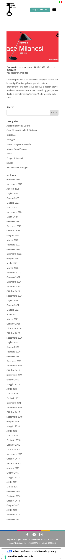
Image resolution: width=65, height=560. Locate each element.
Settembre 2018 (14, 416)
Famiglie (10, 139)
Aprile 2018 (11, 430)
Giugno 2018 (12, 421)
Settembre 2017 (14, 463)
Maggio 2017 (13, 477)
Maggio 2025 (13, 202)
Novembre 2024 (14, 212)
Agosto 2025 (12, 188)
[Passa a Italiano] (60, 2)
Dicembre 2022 (13, 253)
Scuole (9, 162)
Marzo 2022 (12, 267)
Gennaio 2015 (13, 519)
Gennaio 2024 (13, 221)
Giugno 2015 (12, 505)
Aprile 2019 (11, 388)
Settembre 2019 (14, 374)
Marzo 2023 (12, 240)
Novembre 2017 (14, 454)
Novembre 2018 (14, 407)
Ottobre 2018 (13, 412)
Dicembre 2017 (13, 449)
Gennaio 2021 (13, 323)
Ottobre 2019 (13, 370)
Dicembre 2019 (13, 361)
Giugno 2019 (12, 379)
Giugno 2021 (12, 305)
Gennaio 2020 (13, 356)
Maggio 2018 (13, 426)
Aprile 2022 (11, 263)
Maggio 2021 (13, 309)
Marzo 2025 (12, 207)
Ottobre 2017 (13, 458)
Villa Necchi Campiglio (17, 72)
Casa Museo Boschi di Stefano (21, 130)
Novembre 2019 (14, 365)
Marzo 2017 (12, 486)
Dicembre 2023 (13, 226)
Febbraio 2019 (13, 398)
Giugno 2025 (12, 198)
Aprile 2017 (11, 481)
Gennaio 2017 (13, 491)
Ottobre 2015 (13, 500)
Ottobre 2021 (13, 291)
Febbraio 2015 (13, 514)
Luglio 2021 (12, 300)
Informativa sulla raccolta (18, 556)
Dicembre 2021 (13, 281)
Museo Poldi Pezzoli (16, 149)
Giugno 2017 (12, 472)
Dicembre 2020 (13, 328)
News (9, 153)
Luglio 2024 (12, 216)
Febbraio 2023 (13, 244)
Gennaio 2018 (13, 444)
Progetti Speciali (14, 158)
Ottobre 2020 (13, 333)
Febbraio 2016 (13, 496)
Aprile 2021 (11, 314)
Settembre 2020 (14, 337)
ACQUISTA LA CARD (40, 9)
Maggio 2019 (13, 384)
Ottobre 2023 (13, 230)
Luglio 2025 (12, 193)
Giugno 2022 (12, 258)
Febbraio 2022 (13, 272)
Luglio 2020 (12, 342)
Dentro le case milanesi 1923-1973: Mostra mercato (30, 68)
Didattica (11, 134)
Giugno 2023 (12, 235)
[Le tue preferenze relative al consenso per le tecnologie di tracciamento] (5, 557)
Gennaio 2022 (13, 277)
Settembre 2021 (14, 295)
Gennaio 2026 (13, 179)
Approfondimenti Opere (18, 125)
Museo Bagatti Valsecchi (18, 144)
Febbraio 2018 (13, 440)
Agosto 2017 (12, 468)
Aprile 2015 (11, 509)
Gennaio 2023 (13, 249)
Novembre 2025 (14, 184)
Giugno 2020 (12, 347)
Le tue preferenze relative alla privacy (34, 551)
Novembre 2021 (14, 286)
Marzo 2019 (12, 393)
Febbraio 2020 (13, 351)
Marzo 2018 (12, 435)
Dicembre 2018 (13, 402)
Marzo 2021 (12, 319)
